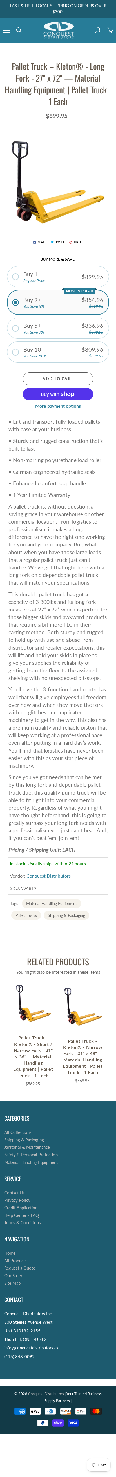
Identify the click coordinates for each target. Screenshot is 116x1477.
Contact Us (14, 1192)
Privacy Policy (17, 1200)
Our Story (13, 1275)
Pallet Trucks (26, 915)
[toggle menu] (7, 30)
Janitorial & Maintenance (27, 1147)
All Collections (18, 1132)
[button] (58, 276)
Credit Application (20, 1207)
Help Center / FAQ (21, 1215)
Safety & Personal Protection (31, 1154)
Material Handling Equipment (51, 903)
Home (9, 1253)
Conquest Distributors (48, 875)
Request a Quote (19, 1268)
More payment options (58, 406)
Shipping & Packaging (66, 915)
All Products (15, 1260)
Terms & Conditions (22, 1222)
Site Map (12, 1283)
